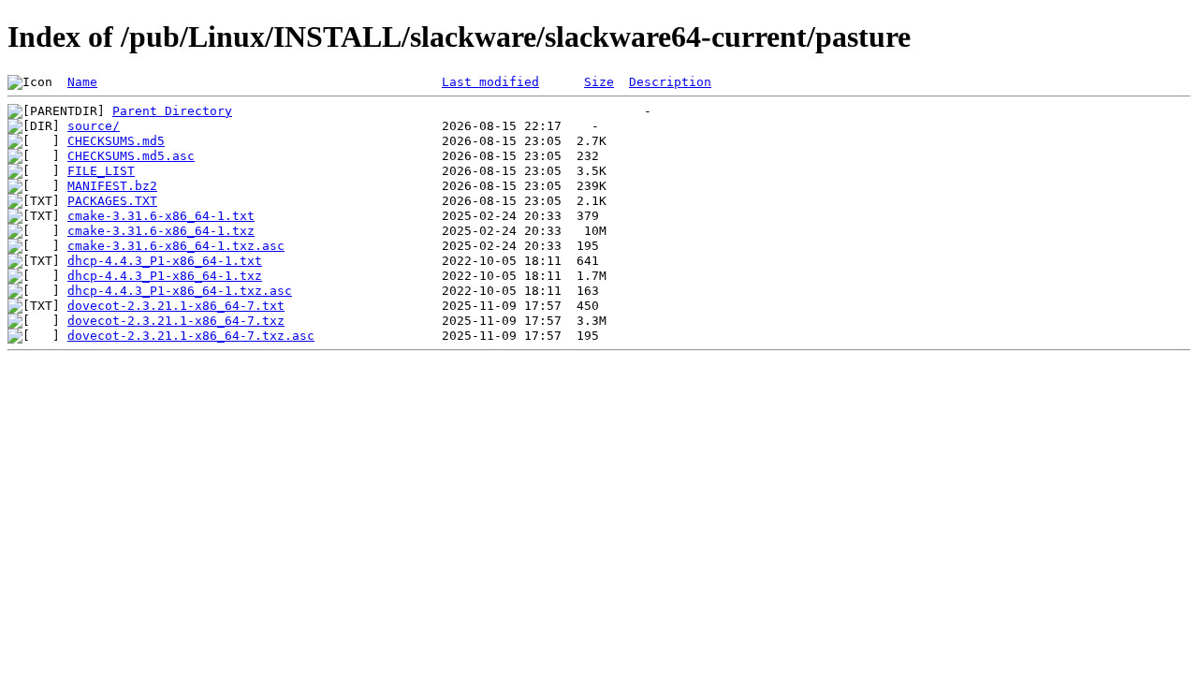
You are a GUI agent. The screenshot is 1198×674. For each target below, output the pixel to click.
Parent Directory (172, 111)
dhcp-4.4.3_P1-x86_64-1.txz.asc (179, 291)
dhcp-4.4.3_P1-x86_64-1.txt (164, 261)
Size (599, 82)
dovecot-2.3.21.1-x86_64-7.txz (176, 321)
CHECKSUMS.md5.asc (131, 156)
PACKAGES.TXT (112, 201)
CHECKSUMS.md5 (116, 141)
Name (82, 82)
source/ (93, 126)
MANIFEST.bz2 (112, 186)
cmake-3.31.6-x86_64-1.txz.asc (176, 246)
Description (670, 82)
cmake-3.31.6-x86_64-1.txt (161, 216)
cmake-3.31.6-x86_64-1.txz (161, 231)
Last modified (490, 82)
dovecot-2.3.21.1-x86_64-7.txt (176, 306)
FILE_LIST (101, 171)
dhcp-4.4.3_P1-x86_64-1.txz (164, 276)
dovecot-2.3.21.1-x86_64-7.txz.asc (190, 336)
